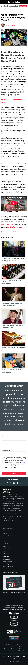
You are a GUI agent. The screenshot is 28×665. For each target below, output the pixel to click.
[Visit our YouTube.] (14, 483)
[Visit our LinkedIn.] (17, 483)
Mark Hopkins (11, 25)
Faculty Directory (7, 544)
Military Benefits (7, 561)
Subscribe (23, 6)
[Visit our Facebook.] (7, 483)
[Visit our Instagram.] (10, 483)
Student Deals (6, 559)
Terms (9, 661)
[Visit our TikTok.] (20, 483)
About (4, 541)
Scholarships (6, 549)
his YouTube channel (14, 227)
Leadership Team (7, 546)
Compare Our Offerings (9, 536)
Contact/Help (6, 553)
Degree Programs (8, 528)
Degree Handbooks (8, 566)
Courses (5, 533)
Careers (5, 551)
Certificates (6, 531)
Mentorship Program (8, 564)
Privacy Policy (16, 661)
